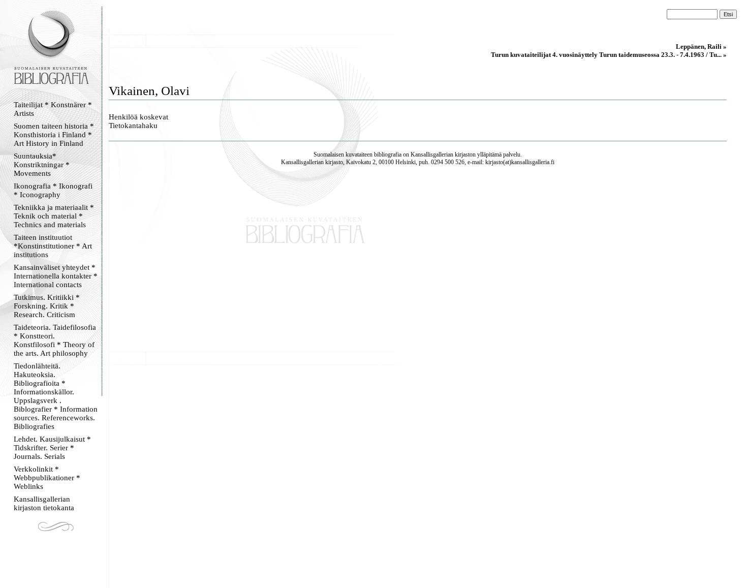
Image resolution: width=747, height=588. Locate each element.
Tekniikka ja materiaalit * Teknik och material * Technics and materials (54, 216)
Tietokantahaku (133, 125)
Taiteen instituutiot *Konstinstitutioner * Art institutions (53, 246)
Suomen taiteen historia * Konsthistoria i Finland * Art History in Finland (54, 134)
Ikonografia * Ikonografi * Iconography (53, 190)
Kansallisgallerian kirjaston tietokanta (44, 503)
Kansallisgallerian (432, 154)
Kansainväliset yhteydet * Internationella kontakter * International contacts (56, 276)
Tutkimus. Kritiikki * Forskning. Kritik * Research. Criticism (47, 306)
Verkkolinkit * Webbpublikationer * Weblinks (47, 477)
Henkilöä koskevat (138, 117)
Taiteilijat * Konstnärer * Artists (53, 109)
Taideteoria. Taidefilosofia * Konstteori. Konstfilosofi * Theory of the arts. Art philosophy (55, 340)
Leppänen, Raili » (701, 46)
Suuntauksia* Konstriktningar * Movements (42, 164)
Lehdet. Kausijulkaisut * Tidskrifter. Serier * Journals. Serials (52, 447)
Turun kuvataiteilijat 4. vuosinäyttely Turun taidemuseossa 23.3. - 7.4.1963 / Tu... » (609, 54)
